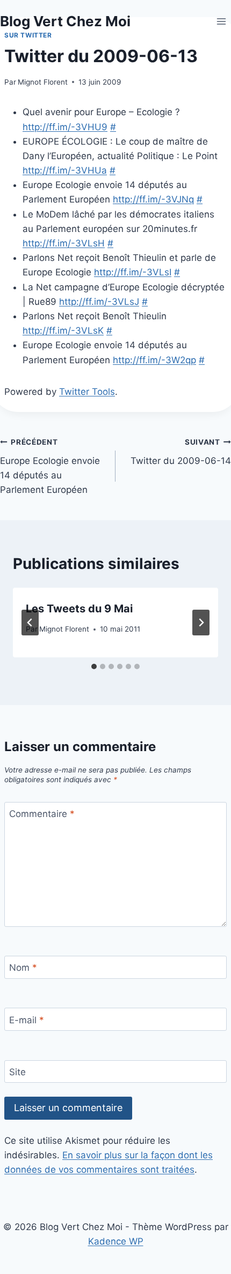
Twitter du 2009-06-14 (181, 452)
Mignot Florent (43, 82)
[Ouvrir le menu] (221, 21)
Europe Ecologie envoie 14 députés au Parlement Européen (50, 466)
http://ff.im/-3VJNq (153, 199)
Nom (23, 967)
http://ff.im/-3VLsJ (99, 301)
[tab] (94, 666)
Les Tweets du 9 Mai (79, 608)
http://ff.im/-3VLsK (63, 330)
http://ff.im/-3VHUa (65, 170)
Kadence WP (115, 1241)
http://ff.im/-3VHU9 (65, 127)
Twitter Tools (87, 391)
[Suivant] (201, 622)
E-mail (26, 1020)
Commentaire (42, 813)
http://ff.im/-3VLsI (132, 272)
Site (17, 1072)
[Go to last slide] (30, 622)
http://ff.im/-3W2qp (154, 360)
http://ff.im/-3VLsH (64, 243)
